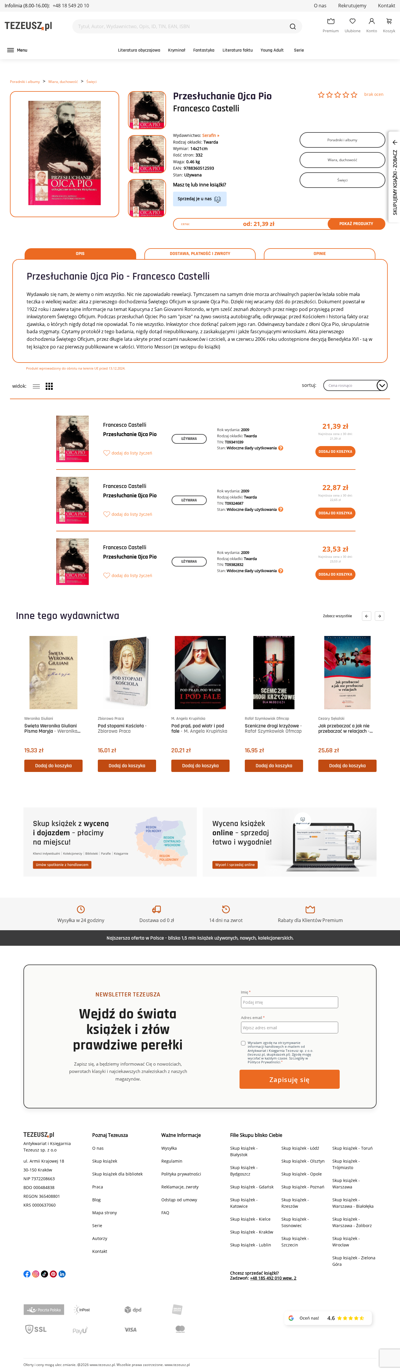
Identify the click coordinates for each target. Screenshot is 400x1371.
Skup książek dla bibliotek (117, 1174)
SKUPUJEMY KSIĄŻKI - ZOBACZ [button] (395, 182)
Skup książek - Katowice (244, 1203)
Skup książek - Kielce (250, 1219)
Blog (96, 1199)
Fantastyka (203, 50)
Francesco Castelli (206, 109)
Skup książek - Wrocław (346, 1242)
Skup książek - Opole (301, 1174)
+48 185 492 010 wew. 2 (273, 1278)
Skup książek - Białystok (244, 1151)
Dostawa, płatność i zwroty (200, 254)
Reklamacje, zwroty (180, 1187)
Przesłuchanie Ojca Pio (130, 434)
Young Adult (272, 50)
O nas (320, 5)
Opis (80, 254)
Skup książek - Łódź (300, 1148)
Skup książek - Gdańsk (251, 1187)
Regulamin (171, 1161)
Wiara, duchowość (63, 81)
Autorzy (99, 1238)
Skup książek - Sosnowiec (295, 1222)
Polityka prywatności (181, 1174)
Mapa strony (104, 1212)
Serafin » (210, 135)
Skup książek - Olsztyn (303, 1161)
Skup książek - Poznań (302, 1187)
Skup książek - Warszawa (346, 1184)
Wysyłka (169, 1148)
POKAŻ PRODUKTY (356, 224)
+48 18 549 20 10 (71, 5)
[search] (293, 26)
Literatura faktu (238, 50)
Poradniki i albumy (25, 81)
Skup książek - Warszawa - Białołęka (353, 1203)
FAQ (165, 1212)
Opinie (320, 254)
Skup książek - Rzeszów (295, 1203)
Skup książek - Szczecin (295, 1242)
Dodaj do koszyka (335, 451)
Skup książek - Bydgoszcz (244, 1171)
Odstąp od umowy (179, 1199)
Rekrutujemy (352, 5)
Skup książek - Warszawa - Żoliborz (352, 1222)
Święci (91, 81)
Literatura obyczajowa (139, 50)
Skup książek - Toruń (352, 1148)
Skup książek (104, 1161)
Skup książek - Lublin (250, 1245)
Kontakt (386, 5)
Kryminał (176, 50)
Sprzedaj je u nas (195, 198)
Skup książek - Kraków (251, 1232)
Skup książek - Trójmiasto (346, 1164)
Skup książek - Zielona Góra (353, 1261)
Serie (299, 50)
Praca (97, 1187)
